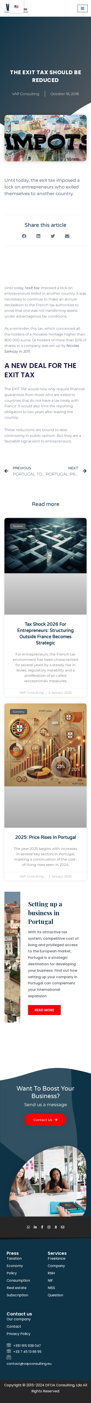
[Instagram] (49, 1227)
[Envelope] (62, 1227)
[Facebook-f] (42, 1227)
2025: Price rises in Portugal (45, 837)
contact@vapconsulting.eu (29, 1363)
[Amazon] (55, 1227)
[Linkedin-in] (35, 1227)
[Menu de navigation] (82, 8)
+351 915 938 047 (27, 1345)
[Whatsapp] (28, 1227)
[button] (24, 236)
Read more (44, 1010)
